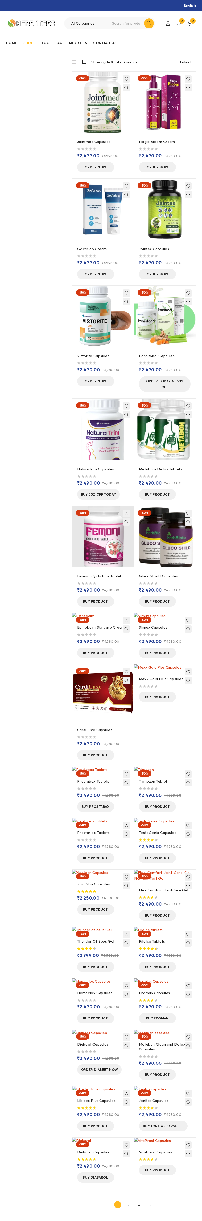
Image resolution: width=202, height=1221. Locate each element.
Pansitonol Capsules (157, 355)
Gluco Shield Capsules (158, 576)
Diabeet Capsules (93, 1044)
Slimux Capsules (153, 627)
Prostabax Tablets (93, 781)
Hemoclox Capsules (95, 992)
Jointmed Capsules (94, 141)
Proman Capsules (154, 992)
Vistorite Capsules (93, 355)
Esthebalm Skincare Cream (101, 627)
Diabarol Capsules (93, 1152)
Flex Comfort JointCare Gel (163, 890)
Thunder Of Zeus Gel (95, 941)
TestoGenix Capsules (157, 832)
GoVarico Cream (92, 248)
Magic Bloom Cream (157, 141)
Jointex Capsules (154, 248)
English (190, 5)
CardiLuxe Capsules (95, 729)
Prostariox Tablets (93, 832)
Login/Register (168, 23)
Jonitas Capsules (154, 1100)
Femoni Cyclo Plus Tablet (99, 576)
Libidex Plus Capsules (96, 1100)
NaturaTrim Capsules (95, 469)
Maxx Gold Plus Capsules (161, 678)
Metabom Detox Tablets (160, 469)
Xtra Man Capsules (93, 884)
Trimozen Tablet (153, 781)
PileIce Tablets (152, 941)
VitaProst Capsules (156, 1152)
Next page (149, 1204)
